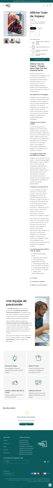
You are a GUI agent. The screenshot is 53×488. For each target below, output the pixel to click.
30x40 (33, 28)
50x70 (40, 28)
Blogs (4, 446)
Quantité (32, 31)
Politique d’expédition (37, 480)
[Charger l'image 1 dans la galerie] (6, 40)
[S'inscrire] (26, 461)
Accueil (5, 440)
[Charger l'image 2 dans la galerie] (12, 40)
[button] (2, 5)
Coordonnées (47, 480)
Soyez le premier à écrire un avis (26, 424)
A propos (5, 449)
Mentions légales (46, 481)
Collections (6, 443)
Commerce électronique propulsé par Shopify (26, 478)
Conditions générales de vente (34, 481)
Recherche (6, 452)
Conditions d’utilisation (27, 480)
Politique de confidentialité (14, 480)
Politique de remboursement (43, 478)
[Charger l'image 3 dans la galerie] (17, 40)
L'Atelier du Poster (12, 478)
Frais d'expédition (41, 22)
